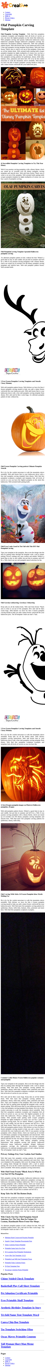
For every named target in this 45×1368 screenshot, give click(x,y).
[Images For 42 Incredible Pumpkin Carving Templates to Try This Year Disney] (22, 113)
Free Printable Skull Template (17, 1300)
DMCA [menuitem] (7, 16)
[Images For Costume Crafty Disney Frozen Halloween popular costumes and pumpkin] (22, 993)
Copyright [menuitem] (8, 14)
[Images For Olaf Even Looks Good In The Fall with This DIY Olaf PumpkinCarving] (22, 514)
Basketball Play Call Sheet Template (20, 1286)
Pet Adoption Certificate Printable (19, 1293)
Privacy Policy (10, 1363)
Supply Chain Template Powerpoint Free (18, 1241)
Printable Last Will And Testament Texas (18, 1259)
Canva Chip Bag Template (15, 1322)
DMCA (7, 1361)
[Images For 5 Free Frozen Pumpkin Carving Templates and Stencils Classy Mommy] (22, 324)
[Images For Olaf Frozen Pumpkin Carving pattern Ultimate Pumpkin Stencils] (22, 431)
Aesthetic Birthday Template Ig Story (21, 1307)
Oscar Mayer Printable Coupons (18, 1336)
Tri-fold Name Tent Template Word (20, 1315)
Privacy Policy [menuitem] (10, 18)
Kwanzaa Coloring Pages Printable (16, 1270)
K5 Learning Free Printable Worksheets (18, 1252)
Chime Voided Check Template (17, 1278)
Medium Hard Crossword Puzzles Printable (19, 1237)
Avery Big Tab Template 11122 (15, 1255)
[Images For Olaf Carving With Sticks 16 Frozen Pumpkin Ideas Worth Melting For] (22, 857)
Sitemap (7, 1365)
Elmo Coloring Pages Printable (15, 1245)
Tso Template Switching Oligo (17, 1329)
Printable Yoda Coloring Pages (15, 1263)
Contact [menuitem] (7, 12)
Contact (7, 1358)
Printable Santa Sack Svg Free (15, 1248)
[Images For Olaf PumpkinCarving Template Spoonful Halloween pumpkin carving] (22, 215)
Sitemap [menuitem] (7, 20)
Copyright (8, 1360)
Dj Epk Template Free (12, 1266)
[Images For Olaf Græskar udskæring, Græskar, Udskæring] (22, 581)
